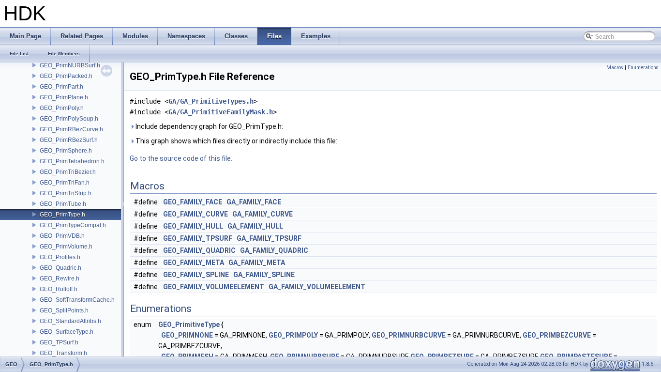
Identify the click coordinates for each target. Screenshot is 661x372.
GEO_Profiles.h (60, 257)
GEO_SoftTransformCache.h (77, 299)
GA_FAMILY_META (256, 262)
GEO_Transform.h (63, 353)
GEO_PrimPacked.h (66, 76)
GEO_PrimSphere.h (66, 150)
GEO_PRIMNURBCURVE (409, 335)
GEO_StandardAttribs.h (70, 321)
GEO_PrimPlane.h (64, 97)
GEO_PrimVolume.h (66, 246)
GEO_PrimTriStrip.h (65, 193)
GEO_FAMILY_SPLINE (196, 275)
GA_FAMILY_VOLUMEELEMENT (317, 287)
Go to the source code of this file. (181, 158)
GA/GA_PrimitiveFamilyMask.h (220, 112)
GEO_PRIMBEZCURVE (557, 335)
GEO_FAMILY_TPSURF (197, 238)
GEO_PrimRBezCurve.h (71, 129)
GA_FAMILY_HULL (255, 226)
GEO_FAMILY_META (193, 262)
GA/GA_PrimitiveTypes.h (211, 101)
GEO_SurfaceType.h (66, 331)
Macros (614, 67)
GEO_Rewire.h (59, 278)
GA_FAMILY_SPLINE (264, 275)
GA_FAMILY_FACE (253, 202)
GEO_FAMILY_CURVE (195, 214)
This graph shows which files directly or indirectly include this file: (235, 141)
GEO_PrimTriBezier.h (68, 172)
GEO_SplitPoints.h (64, 310)
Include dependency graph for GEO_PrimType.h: (208, 126)
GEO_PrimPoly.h (62, 108)
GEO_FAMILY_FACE (192, 202)
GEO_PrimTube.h (63, 204)
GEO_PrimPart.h (61, 86)
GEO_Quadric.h (60, 267)
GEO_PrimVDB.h (62, 235)
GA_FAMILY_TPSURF (269, 238)
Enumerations (643, 67)
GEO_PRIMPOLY (293, 335)
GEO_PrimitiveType (189, 324)
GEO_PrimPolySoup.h (69, 118)
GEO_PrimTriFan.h (65, 182)
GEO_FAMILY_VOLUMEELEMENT (213, 287)
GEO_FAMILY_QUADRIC (199, 250)
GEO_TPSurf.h (59, 342)
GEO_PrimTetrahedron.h (72, 161)
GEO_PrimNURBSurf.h (70, 65)
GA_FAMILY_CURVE (262, 214)
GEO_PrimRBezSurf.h (69, 140)
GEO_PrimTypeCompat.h (73, 225)
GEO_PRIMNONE (187, 335)
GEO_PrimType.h (62, 214)
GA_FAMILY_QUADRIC (274, 250)
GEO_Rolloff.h (58, 289)
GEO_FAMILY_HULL (193, 226)
